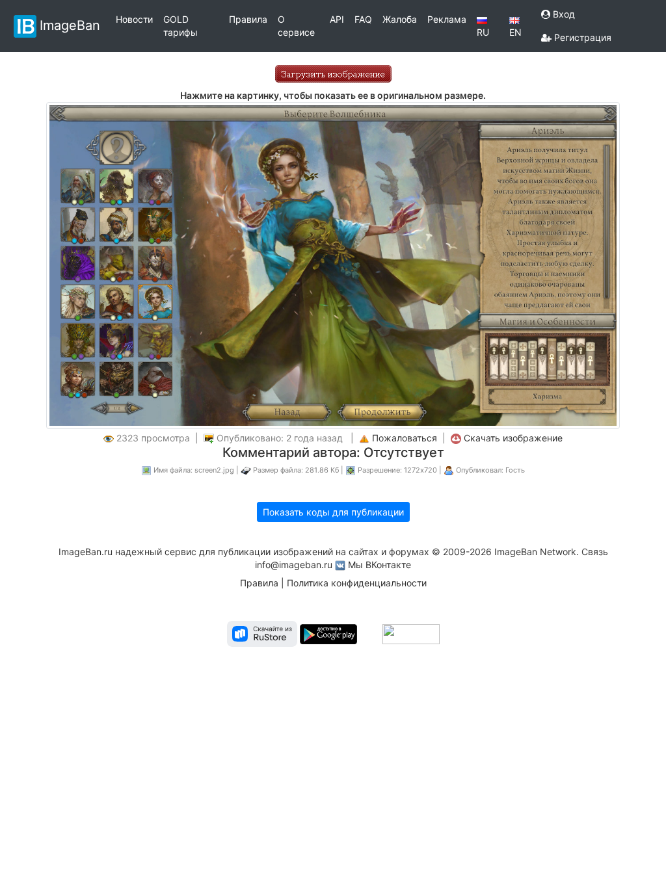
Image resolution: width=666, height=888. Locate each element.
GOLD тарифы (180, 26)
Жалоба (399, 19)
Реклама (446, 19)
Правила (248, 19)
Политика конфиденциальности (357, 582)
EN (515, 32)
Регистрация (581, 37)
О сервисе (296, 26)
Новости (134, 19)
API (337, 19)
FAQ (363, 19)
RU (483, 32)
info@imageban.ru (293, 564)
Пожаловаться (404, 437)
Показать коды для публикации (333, 511)
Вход (562, 14)
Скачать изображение (513, 437)
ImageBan (70, 25)
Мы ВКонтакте (379, 564)
